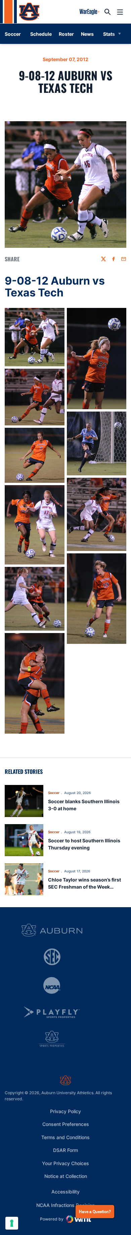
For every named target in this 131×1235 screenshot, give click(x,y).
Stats (109, 34)
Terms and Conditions (65, 1137)
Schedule (41, 34)
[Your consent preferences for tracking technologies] (11, 1223)
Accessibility (65, 1191)
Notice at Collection (65, 1176)
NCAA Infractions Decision (65, 1205)
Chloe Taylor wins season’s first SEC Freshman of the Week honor (84, 887)
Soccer (53, 793)
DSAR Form (65, 1150)
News (87, 34)
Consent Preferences (65, 1124)
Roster (66, 34)
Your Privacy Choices (65, 1163)
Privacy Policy (65, 1111)
